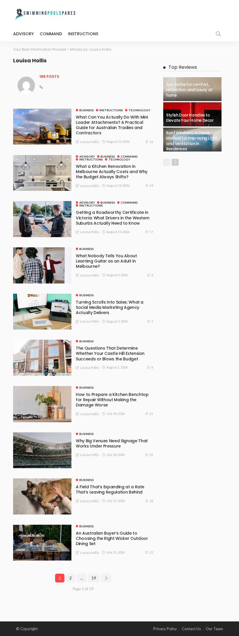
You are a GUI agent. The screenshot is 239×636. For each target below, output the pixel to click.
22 (151, 552)
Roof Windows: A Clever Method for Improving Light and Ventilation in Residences (191, 141)
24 (151, 501)
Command (51, 34)
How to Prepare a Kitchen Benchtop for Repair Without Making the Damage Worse (112, 400)
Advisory (23, 34)
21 (151, 455)
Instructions (83, 34)
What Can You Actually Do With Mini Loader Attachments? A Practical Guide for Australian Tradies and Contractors (112, 125)
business (86, 110)
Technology (139, 110)
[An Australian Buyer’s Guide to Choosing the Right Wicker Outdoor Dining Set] (42, 543)
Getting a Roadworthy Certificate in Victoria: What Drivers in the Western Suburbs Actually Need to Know (113, 217)
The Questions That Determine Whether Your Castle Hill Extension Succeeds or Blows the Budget (110, 353)
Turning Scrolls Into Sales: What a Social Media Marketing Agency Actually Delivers (109, 307)
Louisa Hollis (89, 142)
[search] (218, 33)
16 (151, 142)
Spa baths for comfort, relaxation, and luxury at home (189, 90)
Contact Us (191, 628)
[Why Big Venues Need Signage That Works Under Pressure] (42, 450)
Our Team (214, 628)
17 (151, 232)
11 (151, 413)
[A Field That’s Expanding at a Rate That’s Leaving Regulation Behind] (42, 496)
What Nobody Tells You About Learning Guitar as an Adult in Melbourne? (106, 261)
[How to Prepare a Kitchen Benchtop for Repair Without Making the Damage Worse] (42, 404)
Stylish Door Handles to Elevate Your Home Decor (190, 117)
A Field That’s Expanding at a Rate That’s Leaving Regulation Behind (110, 489)
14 (151, 185)
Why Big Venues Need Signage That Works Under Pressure (112, 443)
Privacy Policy (165, 628)
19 (94, 577)
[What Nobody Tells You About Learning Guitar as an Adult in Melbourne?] (42, 265)
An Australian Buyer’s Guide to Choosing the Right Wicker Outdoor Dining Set (112, 538)
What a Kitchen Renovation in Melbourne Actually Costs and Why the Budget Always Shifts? (111, 171)
